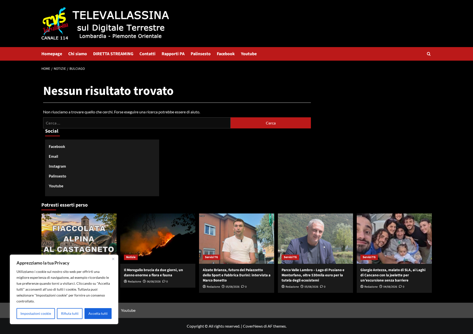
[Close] (113, 259)
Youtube (249, 54)
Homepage (51, 54)
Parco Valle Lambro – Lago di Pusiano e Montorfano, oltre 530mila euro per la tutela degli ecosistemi (313, 275)
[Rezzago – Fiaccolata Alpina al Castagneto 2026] (79, 238)
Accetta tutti (98, 313)
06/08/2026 (154, 282)
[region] (64, 289)
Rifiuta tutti (70, 313)
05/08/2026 (232, 287)
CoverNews (253, 326)
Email (53, 156)
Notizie (130, 257)
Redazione (134, 282)
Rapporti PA (173, 54)
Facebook (226, 54)
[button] (429, 54)
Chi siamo (77, 54)
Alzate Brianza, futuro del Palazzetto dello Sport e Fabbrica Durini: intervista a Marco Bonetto (236, 275)
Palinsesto (201, 54)
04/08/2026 (390, 287)
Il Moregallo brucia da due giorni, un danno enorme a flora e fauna (153, 272)
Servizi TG (211, 257)
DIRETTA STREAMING (113, 54)
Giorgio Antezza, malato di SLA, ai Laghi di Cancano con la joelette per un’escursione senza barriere (392, 275)
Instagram (57, 166)
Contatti (147, 54)
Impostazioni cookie (35, 313)
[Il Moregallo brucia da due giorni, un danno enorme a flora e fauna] (157, 238)
